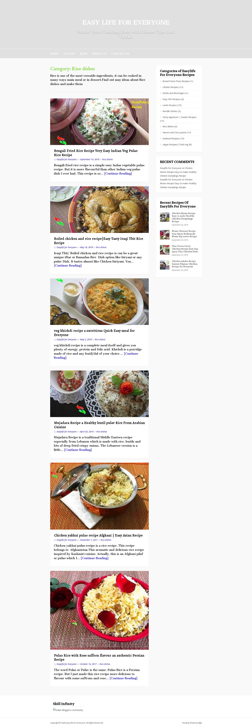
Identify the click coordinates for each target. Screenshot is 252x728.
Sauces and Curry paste (174, 132)
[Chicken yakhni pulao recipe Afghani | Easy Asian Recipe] (99, 496)
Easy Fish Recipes (172, 99)
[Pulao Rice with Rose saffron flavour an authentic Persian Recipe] (99, 610)
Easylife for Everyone (66, 159)
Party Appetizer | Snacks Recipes (179, 117)
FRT (200, 722)
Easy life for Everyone (126, 22)
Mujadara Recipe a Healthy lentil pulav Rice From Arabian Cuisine (99, 424)
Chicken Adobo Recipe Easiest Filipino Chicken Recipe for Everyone (184, 264)
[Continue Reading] (118, 173)
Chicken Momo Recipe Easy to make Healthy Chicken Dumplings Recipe (178, 172)
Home (54, 53)
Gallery (69, 53)
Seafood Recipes (171, 138)
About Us (99, 53)
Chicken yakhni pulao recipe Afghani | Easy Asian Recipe (98, 535)
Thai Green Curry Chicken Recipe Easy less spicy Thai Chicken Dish (185, 249)
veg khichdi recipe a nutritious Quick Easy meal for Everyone (94, 332)
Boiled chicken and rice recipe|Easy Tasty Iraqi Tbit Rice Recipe (98, 240)
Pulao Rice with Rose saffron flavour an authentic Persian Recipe (99, 657)
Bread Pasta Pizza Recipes (176, 81)
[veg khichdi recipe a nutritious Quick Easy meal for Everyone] (99, 301)
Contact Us (120, 53)
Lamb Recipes (170, 105)
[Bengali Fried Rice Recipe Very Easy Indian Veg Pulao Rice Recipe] (99, 121)
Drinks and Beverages (174, 93)
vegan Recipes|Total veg (175, 144)
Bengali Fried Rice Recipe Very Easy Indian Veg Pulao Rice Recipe (96, 152)
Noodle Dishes (170, 111)
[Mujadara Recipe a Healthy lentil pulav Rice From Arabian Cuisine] (99, 393)
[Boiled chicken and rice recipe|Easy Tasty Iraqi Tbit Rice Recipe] (99, 209)
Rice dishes (107, 159)
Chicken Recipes (171, 87)
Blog (84, 53)
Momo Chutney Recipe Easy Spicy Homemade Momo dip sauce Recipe (184, 234)
